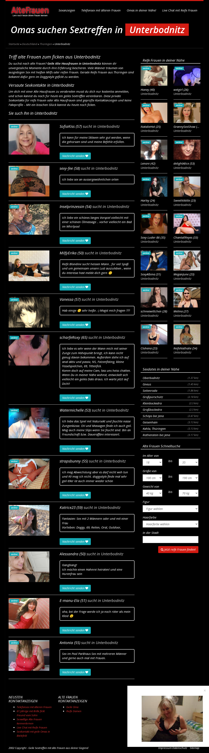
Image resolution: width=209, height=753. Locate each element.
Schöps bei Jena (170, 416)
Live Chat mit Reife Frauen (179, 10)
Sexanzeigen (67, 10)
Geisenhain (170, 422)
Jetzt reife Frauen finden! (179, 549)
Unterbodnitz (108, 126)
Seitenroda (170, 390)
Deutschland (29, 44)
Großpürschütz (170, 397)
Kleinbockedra (170, 403)
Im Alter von (151, 455)
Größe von (150, 471)
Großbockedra (170, 409)
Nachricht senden (73, 156)
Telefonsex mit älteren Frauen (101, 10)
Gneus (170, 384)
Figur (146, 502)
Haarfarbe (149, 517)
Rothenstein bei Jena (170, 435)
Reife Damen (73, 711)
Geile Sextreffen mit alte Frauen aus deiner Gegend (58, 748)
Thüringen (46, 44)
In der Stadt (151, 533)
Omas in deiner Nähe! (141, 10)
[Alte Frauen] (30, 10)
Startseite (14, 44)
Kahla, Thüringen (170, 428)
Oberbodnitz (170, 378)
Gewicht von (151, 486)
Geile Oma (72, 707)
